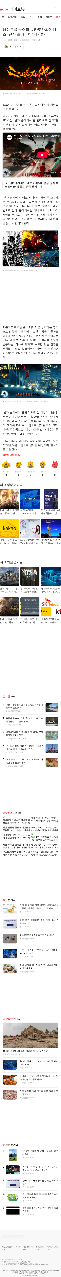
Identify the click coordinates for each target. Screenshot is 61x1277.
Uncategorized (11, 738)
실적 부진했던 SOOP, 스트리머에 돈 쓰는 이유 (29, 512)
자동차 (8, 725)
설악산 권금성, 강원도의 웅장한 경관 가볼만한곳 (25, 1046)
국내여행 (9, 711)
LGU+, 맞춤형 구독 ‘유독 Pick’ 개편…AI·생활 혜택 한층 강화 (29, 542)
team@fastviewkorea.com (40, 1260)
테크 (21, 952)
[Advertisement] (30, 301)
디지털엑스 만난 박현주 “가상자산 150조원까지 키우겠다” (50, 542)
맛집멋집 (9, 766)
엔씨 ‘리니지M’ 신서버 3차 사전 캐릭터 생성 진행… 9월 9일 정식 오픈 (9, 590)
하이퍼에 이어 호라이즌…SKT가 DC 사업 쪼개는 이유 (51, 590)
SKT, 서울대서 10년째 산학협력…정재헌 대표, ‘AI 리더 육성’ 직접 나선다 (50, 512)
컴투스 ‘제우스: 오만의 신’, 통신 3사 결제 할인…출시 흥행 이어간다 (9, 621)
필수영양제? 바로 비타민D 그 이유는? (37, 930)
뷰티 (23, 17)
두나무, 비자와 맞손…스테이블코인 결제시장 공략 (29, 590)
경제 (40, 17)
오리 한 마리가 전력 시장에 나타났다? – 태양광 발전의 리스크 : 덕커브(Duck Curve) (39, 904)
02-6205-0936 (10, 1260)
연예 (31, 17)
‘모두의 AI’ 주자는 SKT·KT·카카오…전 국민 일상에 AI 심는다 (51, 621)
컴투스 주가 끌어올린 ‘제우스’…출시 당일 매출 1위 (9, 512)
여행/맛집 (12, 17)
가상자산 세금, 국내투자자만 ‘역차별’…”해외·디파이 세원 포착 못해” (29, 621)
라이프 (49, 17)
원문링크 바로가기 (12, 455)
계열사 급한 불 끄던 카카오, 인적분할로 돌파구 (8, 542)
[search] (55, 8)
